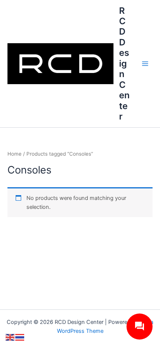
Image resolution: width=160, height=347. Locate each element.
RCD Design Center (124, 63)
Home (14, 154)
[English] (10, 337)
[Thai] (20, 337)
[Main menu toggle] (145, 63)
